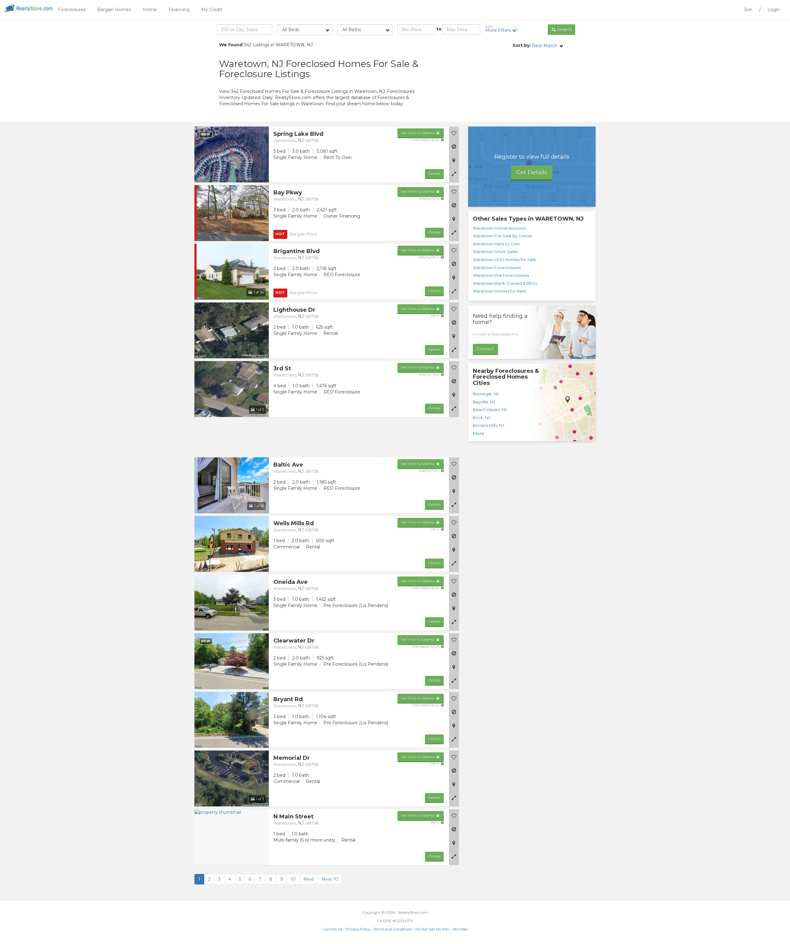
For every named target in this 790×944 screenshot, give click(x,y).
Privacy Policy (358, 929)
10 (293, 879)
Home (150, 9)
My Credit (211, 9)
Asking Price (429, 198)
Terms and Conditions (392, 929)
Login (773, 9)
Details (434, 173)
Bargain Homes (114, 9)
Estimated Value (426, 140)
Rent (435, 316)
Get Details (531, 172)
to (439, 29)
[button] (454, 173)
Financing (178, 9)
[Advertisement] (515, 85)
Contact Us (332, 929)
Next (308, 879)
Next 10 (330, 879)
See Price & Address (418, 133)
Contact (485, 349)
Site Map (460, 929)
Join (748, 9)
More (478, 433)
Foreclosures (71, 9)
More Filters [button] (498, 29)
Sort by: (522, 45)
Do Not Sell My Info (432, 929)
